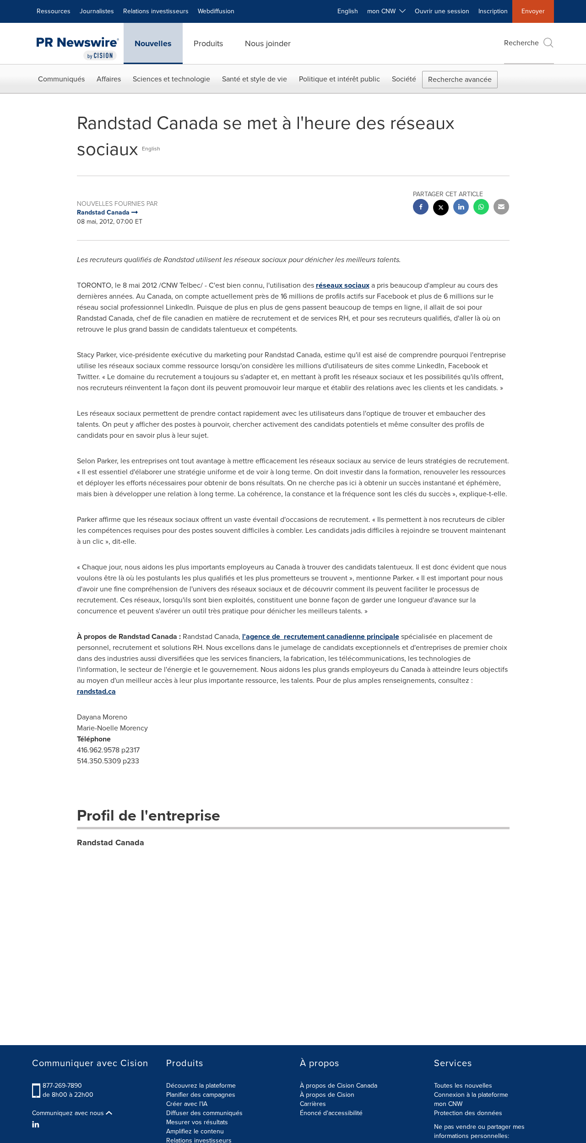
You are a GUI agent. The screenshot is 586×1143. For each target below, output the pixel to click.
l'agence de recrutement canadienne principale (320, 636)
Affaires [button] (109, 79)
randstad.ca (96, 691)
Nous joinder (268, 43)
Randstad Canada (110, 842)
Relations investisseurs (156, 11)
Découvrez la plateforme (201, 1085)
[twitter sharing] (441, 209)
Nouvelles (153, 43)
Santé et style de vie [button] (254, 79)
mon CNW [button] (383, 11)
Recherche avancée (460, 79)
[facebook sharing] (421, 208)
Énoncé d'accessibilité (331, 1113)
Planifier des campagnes (200, 1095)
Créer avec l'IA (186, 1104)
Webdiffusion (216, 11)
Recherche (521, 43)
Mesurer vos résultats (197, 1122)
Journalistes (97, 11)
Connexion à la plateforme (471, 1095)
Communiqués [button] (61, 79)
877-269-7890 (62, 1085)
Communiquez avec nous (69, 1113)
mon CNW (448, 1104)
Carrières (313, 1104)
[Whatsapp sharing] (481, 208)
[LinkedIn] (37, 1124)
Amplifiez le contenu (195, 1131)
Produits (208, 43)
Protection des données (468, 1113)
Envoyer (533, 11)
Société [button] (404, 79)
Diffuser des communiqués (204, 1113)
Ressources (54, 11)
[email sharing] (501, 208)
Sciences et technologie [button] (171, 79)
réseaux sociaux (342, 285)
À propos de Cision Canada (338, 1085)
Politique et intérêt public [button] (339, 79)
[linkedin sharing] (461, 208)
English (347, 11)
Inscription (493, 11)
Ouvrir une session (442, 11)
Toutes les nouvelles (463, 1085)
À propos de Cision (327, 1095)
